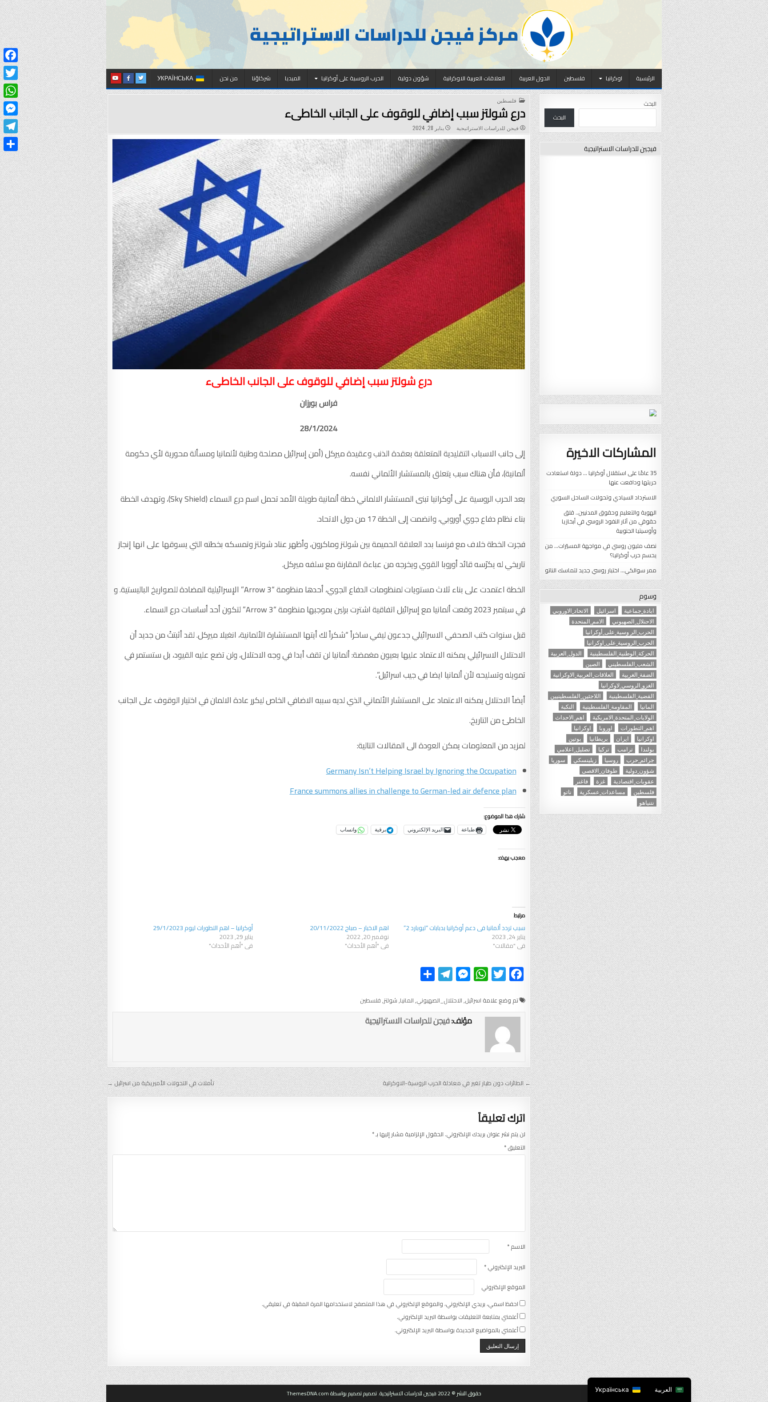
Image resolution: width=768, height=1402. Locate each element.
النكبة (567, 706)
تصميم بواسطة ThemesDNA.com (324, 1393)
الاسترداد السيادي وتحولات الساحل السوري (603, 497)
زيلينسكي (584, 759)
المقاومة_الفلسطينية (607, 706)
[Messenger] (11, 108)
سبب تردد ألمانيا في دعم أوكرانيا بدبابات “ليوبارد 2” (464, 928)
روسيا (611, 759)
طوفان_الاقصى (599, 770)
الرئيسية (645, 78)
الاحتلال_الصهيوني (439, 1000)
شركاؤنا (261, 78)
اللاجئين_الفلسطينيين (575, 695)
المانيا (407, 1000)
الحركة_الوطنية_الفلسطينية (622, 653)
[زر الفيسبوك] (128, 78)
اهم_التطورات (637, 727)
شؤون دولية (413, 78)
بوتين (574, 738)
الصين (592, 663)
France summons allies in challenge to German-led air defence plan (403, 790)
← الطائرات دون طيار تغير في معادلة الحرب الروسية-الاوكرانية (457, 1083)
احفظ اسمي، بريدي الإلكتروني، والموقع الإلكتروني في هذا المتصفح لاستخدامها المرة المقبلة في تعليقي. (390, 1304)
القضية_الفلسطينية (631, 695)
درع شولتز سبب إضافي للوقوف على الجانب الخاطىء (405, 113)
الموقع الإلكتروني (503, 1287)
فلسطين (574, 78)
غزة (600, 781)
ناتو (567, 791)
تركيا (603, 749)
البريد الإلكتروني (504, 1267)
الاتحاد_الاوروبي (570, 610)
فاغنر (582, 781)
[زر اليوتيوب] (116, 78)
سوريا (558, 759)
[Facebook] (11, 55)
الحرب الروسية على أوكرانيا (352, 78)
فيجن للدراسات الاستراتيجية (487, 128)
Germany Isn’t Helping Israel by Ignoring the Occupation (421, 770)
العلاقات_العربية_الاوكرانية (583, 674)
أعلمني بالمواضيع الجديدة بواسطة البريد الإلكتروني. (456, 1330)
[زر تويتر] (141, 78)
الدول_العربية (566, 653)
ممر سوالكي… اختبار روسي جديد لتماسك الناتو (600, 570)
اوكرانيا (614, 78)
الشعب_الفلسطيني (631, 663)
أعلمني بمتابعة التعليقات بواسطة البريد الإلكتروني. (457, 1317)
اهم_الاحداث (569, 717)
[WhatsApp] (11, 91)
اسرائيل (473, 1000)
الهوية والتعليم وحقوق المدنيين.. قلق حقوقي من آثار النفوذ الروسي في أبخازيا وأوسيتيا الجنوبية (609, 521)
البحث (650, 103)
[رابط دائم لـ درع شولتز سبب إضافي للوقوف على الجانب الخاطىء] (318, 254)
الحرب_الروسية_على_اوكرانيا (620, 642)
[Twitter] (11, 73)
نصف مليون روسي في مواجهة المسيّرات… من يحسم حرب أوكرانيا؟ (600, 550)
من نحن (229, 78)
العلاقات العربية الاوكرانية (474, 78)
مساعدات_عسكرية (602, 791)
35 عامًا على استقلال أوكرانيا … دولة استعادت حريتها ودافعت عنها (601, 477)
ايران (622, 738)
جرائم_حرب (640, 759)
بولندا (647, 749)
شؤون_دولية (639, 770)
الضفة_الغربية (638, 674)
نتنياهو (646, 802)
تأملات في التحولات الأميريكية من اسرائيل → (160, 1083)
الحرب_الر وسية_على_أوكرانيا (619, 631)
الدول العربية (534, 78)
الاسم (516, 1246)
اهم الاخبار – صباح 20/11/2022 (349, 928)
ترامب (625, 749)
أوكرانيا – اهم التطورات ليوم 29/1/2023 (203, 928)
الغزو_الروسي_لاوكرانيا (627, 685)
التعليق (514, 1147)
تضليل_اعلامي (573, 749)
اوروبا (605, 727)
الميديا (292, 78)
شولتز (390, 1000)
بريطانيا (598, 738)
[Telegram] (11, 126)
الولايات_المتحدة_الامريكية (623, 717)
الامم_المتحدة (588, 621)
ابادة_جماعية (639, 610)
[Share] (11, 144)
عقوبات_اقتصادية (633, 781)
